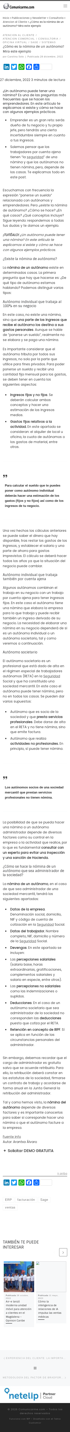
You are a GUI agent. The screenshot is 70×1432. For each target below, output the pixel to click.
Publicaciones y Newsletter (29, 18)
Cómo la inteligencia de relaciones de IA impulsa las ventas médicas (49, 1309)
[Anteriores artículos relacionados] (54, 1252)
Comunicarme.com (31, 1409)
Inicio (6, 18)
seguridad (35, 157)
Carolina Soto (15, 56)
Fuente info (12, 1136)
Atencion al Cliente (15, 22)
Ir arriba (62, 1173)
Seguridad (51, 676)
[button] (35, 1150)
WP (28, 1418)
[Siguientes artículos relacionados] (63, 1252)
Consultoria (56, 18)
